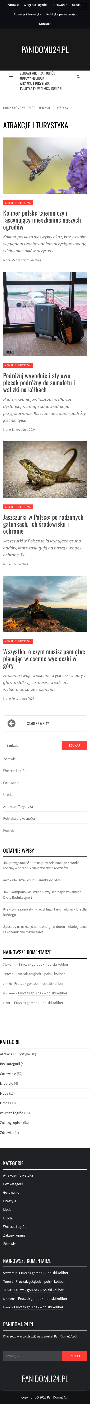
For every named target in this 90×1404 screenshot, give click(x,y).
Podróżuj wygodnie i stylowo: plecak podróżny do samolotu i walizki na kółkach (39, 382)
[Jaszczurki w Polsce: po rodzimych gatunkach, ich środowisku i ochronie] (45, 469)
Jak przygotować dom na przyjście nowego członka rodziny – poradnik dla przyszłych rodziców (41, 865)
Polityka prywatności (61, 14)
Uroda (76, 5)
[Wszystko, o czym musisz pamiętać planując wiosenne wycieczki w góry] (45, 603)
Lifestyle (6, 1083)
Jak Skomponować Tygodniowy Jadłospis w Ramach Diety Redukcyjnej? (42, 895)
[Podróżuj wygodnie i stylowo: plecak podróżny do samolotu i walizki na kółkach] (45, 313)
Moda (4, 1093)
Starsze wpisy (38, 723)
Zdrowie (13, 5)
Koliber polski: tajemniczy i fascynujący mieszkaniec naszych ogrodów (42, 219)
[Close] (84, 6)
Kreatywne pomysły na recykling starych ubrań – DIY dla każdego (45, 912)
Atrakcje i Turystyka (27, 14)
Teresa (8, 974)
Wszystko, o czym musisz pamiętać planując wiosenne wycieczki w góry (44, 658)
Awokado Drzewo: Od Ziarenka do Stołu (32, 880)
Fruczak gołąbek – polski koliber (43, 964)
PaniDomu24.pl (45, 49)
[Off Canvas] (11, 76)
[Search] (78, 76)
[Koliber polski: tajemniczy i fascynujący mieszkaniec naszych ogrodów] (45, 165)
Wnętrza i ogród (35, 5)
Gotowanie (59, 5)
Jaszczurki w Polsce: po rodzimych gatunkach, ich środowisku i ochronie (43, 524)
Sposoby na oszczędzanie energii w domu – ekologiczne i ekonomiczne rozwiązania (45, 929)
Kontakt (45, 24)
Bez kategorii (10, 1063)
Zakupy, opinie (11, 1122)
